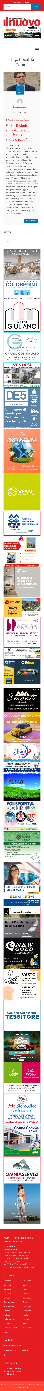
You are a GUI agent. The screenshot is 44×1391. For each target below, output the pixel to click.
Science (7, 1323)
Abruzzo (7, 1281)
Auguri (26, 1285)
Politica (26, 1319)
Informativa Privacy (12, 1371)
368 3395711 (23, 1350)
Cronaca (19, 120)
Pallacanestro (9, 1319)
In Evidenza (9, 1306)
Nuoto (25, 1315)
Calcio (25, 1289)
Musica (7, 1311)
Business (7, 1289)
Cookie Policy (10, 1374)
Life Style (27, 1306)
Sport (6, 1332)
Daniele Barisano (22, 1387)
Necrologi (27, 1311)
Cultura (7, 1298)
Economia (27, 1298)
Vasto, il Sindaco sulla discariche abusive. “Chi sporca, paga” (18, 132)
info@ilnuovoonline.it (19, 1255)
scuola (25, 1323)
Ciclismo (7, 1294)
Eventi (25, 1302)
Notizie (27, 120)
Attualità (11, 120)
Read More (31, 221)
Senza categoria (10, 1328)
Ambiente (27, 1281)
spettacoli (27, 1328)
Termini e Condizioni (13, 1368)
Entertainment (10, 1302)
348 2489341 (11, 1350)
